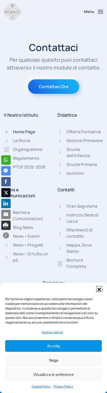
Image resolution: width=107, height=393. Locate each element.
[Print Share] (6, 225)
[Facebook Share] (6, 181)
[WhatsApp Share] (6, 160)
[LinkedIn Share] (6, 203)
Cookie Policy (41, 386)
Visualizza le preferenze (53, 374)
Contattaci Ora (53, 86)
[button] (99, 289)
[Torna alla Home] (12, 11)
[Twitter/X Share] (6, 192)
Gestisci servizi (52, 332)
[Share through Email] (6, 214)
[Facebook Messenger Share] (6, 171)
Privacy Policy (63, 386)
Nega (53, 360)
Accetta (53, 346)
